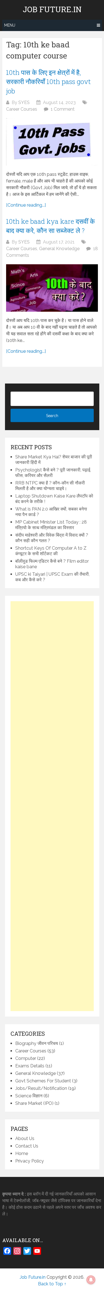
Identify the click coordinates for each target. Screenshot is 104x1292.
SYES (24, 102)
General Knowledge (59, 248)
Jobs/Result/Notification (41, 1088)
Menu (9, 25)
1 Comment (63, 109)
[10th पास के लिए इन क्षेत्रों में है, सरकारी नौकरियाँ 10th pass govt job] (52, 142)
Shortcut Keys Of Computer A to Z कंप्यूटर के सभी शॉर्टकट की (51, 550)
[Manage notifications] (91, 1279)
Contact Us (26, 1146)
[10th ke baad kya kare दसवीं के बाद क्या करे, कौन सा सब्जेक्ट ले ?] (52, 288)
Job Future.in (52, 9)
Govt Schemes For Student (43, 1080)
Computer (25, 1058)
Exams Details (29, 1065)
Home (21, 1153)
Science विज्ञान (28, 1095)
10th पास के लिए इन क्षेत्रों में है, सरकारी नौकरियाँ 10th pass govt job (48, 81)
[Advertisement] (52, 806)
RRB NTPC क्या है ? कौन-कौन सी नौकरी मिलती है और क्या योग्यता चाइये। (50, 485)
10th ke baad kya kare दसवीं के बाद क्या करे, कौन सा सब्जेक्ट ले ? (50, 226)
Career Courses (21, 109)
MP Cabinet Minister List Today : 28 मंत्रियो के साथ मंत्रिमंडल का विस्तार (51, 524)
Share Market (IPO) (34, 1103)
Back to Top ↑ (52, 1283)
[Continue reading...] (26, 205)
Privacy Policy (29, 1161)
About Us (24, 1138)
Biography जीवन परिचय (36, 1043)
